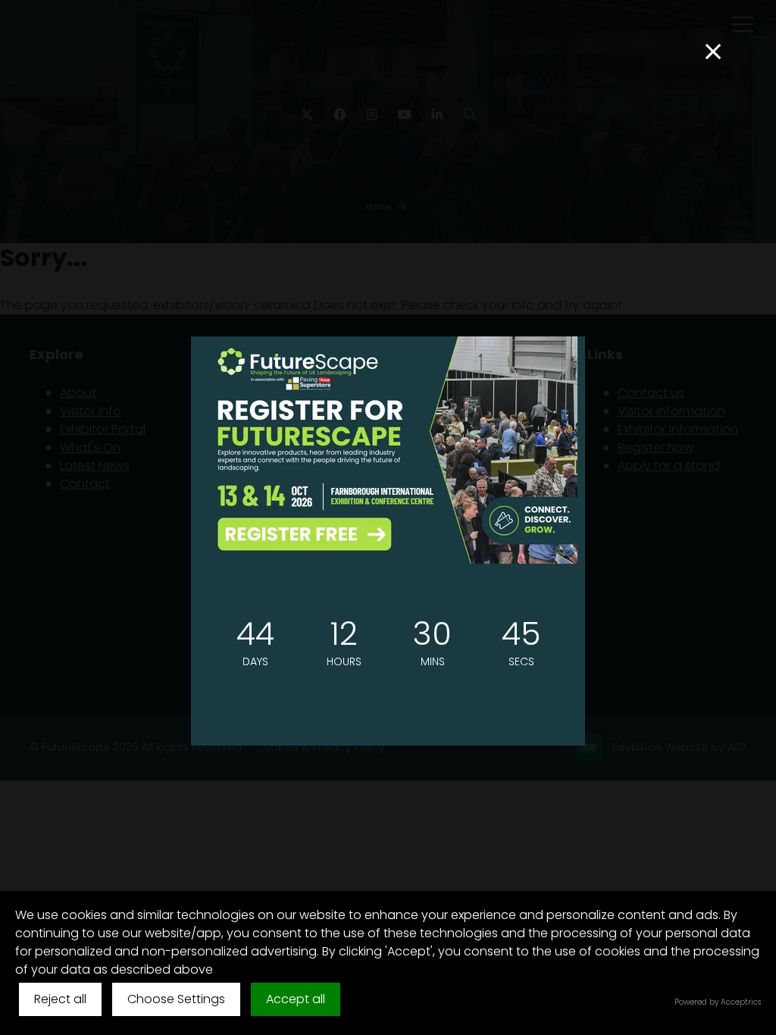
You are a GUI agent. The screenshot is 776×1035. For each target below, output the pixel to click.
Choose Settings (176, 999)
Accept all (295, 999)
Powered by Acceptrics (717, 1002)
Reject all (60, 999)
